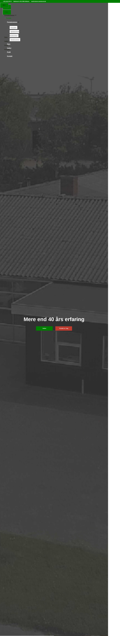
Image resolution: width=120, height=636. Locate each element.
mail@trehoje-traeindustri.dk (38, 1)
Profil (6, 45)
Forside (6, 11)
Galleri (6, 41)
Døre (6, 37)
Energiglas (11, 21)
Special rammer (12, 33)
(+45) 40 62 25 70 (7, 1)
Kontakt (9, 56)
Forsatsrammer (9, 15)
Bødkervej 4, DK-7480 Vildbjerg (22, 1)
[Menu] (4, 5)
